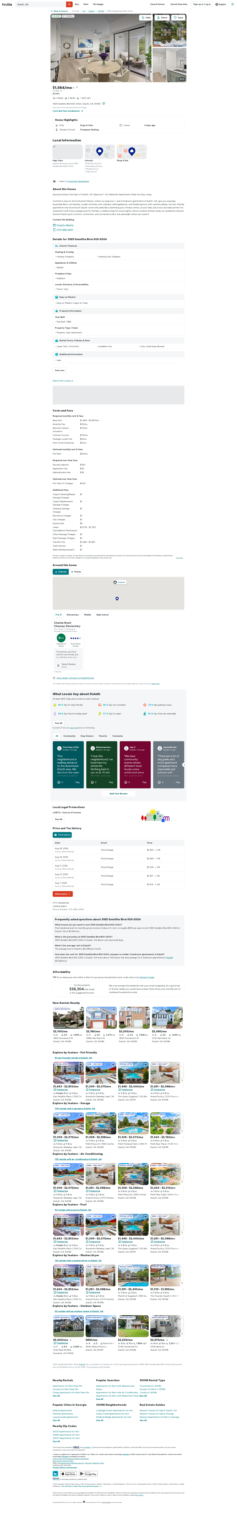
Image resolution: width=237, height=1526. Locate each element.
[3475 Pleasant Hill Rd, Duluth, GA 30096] (101, 1073)
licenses (125, 1454)
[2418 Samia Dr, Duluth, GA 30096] (165, 1326)
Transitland (87, 1447)
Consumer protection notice (94, 1463)
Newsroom (107, 1484)
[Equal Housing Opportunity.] (84, 1502)
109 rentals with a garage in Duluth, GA (75, 1108)
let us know (139, 1495)
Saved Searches (178, 4)
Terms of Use (131, 1484)
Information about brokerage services (71, 1463)
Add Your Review (118, 793)
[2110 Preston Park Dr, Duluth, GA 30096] (165, 1073)
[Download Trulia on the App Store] (68, 1473)
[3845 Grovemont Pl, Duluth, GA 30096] (134, 1018)
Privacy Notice (163, 1484)
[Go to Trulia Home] (8, 4)
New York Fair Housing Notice (63, 1461)
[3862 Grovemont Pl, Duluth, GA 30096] (68, 1018)
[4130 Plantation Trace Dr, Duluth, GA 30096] (165, 1123)
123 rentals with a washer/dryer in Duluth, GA (78, 1260)
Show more (61, 894)
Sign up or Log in (202, 4)
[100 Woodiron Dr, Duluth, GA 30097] (133, 1073)
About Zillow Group (72, 1484)
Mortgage (98, 4)
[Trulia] (55, 1473)
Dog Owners (87, 736)
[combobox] (44, 4)
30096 (101, 11)
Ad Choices (174, 1484)
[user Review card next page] (184, 765)
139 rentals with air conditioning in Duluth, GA (78, 1159)
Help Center (106, 1502)
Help (154, 1484)
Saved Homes (157, 4)
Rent (86, 4)
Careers (99, 1484)
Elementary (73, 614)
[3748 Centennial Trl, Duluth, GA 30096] (133, 1326)
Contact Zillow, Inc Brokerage (65, 1467)
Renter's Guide (147, 977)
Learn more (155, 684)
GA (84, 11)
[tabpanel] (118, 868)
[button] (69, 4)
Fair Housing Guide (88, 1484)
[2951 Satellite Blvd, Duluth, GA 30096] (133, 1275)
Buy (77, 4)
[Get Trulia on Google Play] (88, 1473)
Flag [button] (77, 782)
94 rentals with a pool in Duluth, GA (73, 1210)
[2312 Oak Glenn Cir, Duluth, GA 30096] (167, 1018)
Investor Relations (119, 1484)
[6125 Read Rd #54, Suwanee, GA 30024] (68, 1326)
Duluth (91, 11)
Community (69, 736)
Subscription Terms (144, 1484)
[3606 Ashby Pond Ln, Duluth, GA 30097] (101, 1326)
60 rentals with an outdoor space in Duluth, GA (79, 1311)
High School (102, 614)
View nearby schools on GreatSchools (75, 678)
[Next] (182, 1024)
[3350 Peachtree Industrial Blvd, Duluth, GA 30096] (165, 1275)
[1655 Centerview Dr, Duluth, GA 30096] (101, 1123)
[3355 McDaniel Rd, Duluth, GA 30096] (133, 1123)
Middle (87, 614)
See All (60, 723)
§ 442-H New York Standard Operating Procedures (71, 1459)
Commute (117, 736)
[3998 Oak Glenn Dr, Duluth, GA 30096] (101, 1018)
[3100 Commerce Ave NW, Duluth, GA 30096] (68, 1073)
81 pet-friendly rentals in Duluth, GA (73, 1058)
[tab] (61, 572)
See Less (61, 370)
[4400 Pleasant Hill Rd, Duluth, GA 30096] (165, 1174)
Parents (103, 736)
